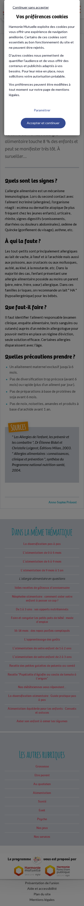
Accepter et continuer (43, 123)
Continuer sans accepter (31, 7)
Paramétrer (42, 110)
